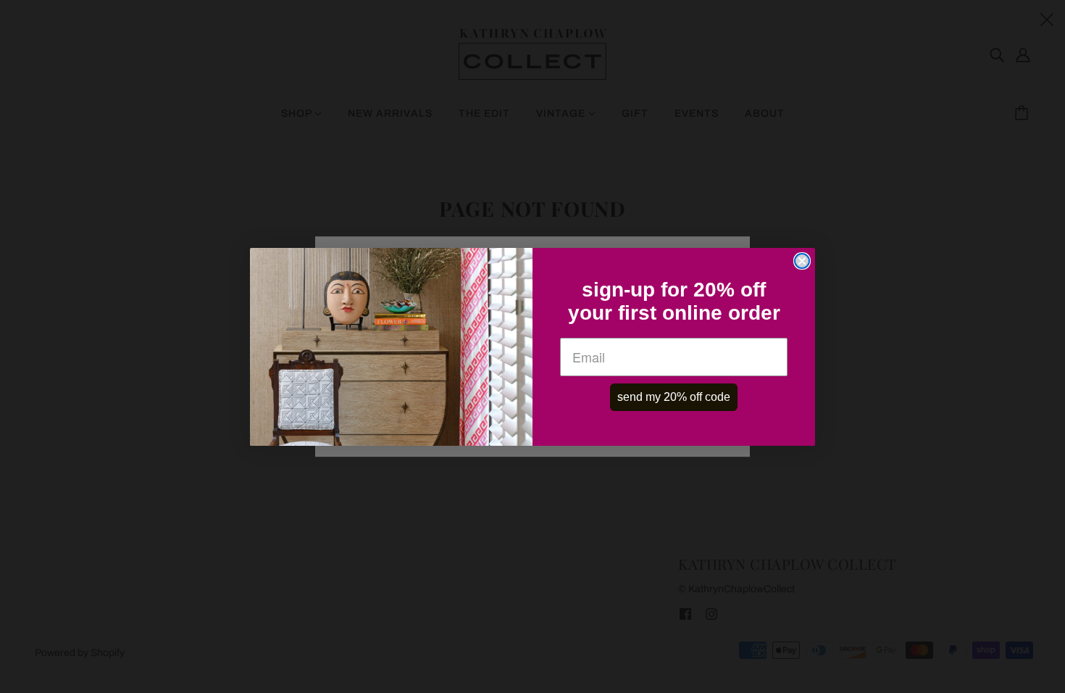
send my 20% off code (673, 397)
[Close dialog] (802, 261)
